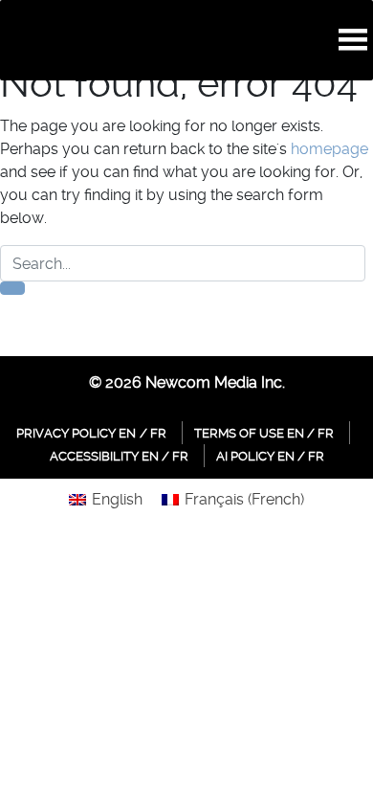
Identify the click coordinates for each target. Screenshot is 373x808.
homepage (329, 149)
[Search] (12, 288)
